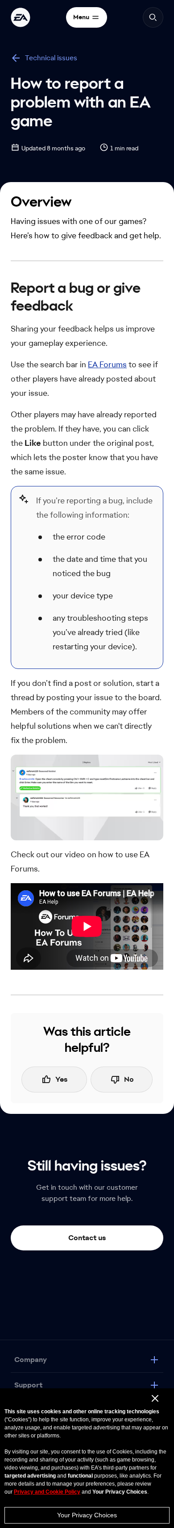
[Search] (153, 17)
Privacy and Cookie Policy (47, 1492)
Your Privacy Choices (87, 1515)
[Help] (20, 17)
